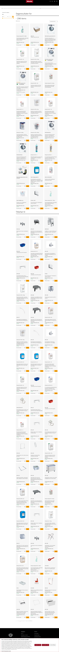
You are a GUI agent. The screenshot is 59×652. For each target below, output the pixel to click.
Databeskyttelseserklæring (25, 636)
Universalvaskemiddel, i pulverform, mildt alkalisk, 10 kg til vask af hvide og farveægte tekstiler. (50, 524)
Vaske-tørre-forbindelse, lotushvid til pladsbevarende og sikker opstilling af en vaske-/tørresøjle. (36, 612)
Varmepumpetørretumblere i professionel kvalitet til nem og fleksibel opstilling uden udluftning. (50, 64)
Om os (22, 633)
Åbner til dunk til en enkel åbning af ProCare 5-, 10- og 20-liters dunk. (50, 568)
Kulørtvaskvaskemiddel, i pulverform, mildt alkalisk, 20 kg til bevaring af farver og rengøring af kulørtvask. (36, 62)
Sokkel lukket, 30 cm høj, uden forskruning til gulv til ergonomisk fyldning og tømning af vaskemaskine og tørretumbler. (36, 479)
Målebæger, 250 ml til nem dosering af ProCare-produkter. (50, 590)
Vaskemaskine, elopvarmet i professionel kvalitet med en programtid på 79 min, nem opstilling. (22, 88)
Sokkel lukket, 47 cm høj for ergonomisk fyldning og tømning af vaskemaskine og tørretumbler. (22, 546)
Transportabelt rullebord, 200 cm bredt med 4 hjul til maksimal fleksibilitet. (37, 410)
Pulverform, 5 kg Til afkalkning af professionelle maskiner (21, 203)
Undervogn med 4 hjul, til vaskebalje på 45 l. (36, 546)
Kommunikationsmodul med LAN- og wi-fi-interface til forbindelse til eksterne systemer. (22, 410)
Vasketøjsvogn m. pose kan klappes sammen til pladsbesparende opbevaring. (50, 546)
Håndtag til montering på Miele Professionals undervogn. (35, 456)
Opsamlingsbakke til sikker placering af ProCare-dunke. (22, 590)
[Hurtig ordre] (54, 1)
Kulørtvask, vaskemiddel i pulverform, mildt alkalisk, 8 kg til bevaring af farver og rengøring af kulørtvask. (36, 112)
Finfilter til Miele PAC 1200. (35, 37)
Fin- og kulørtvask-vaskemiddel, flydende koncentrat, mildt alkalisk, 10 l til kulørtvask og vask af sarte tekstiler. (51, 388)
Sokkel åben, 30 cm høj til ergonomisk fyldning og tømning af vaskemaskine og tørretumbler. (36, 320)
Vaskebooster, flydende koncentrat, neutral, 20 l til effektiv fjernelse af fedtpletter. (36, 86)
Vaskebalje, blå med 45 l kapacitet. (22, 252)
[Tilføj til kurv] (27, 45)
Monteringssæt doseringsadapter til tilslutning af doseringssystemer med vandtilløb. (50, 254)
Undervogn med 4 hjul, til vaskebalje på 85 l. (22, 231)
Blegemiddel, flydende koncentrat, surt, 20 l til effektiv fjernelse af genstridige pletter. (22, 524)
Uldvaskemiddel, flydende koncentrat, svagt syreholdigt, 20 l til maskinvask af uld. (50, 320)
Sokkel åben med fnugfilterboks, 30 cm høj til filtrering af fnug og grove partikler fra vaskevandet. (36, 298)
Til (7, 16)
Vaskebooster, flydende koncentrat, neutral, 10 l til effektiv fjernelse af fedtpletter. (22, 62)
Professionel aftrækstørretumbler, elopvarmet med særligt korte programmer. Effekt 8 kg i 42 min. (50, 135)
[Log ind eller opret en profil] (52, 1)
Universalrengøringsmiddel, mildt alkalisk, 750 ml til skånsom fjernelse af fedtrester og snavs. (51, 203)
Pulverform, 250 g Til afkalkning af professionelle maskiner (50, 180)
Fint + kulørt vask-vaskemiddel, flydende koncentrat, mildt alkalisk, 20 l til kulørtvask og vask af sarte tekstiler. (22, 502)
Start (2, 8)
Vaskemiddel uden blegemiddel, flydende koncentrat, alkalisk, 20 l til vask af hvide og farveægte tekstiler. (22, 569)
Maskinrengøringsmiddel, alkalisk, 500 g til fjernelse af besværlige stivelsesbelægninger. (50, 86)
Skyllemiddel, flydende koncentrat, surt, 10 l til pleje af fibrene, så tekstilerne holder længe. (36, 365)
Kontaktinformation (37, 636)
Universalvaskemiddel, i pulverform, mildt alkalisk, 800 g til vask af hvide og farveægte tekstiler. (22, 135)
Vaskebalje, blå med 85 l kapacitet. (36, 386)
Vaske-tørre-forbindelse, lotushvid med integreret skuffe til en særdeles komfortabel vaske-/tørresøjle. (22, 612)
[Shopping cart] (57, 1)
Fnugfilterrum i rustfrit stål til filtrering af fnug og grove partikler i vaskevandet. (50, 231)
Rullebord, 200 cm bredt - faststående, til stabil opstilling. (36, 523)
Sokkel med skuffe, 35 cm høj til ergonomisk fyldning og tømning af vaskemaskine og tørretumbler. (50, 612)
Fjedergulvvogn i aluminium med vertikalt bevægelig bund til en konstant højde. (51, 478)
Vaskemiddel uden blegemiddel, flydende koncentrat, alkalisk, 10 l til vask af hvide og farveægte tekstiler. (37, 254)
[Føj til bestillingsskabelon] (25, 45)
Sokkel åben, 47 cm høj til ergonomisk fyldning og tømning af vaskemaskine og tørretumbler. (36, 232)
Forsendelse (36, 633)
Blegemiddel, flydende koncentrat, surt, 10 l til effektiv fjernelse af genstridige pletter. (22, 365)
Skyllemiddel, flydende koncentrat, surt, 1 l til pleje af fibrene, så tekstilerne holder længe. (36, 158)
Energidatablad (49, 60)
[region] (29, 645)
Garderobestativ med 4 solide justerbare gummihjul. (22, 456)
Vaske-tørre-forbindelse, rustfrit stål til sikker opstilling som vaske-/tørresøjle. (22, 478)
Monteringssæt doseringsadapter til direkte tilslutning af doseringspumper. (22, 320)
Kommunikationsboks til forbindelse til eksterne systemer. (36, 203)
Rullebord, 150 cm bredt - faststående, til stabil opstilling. (36, 432)
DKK (3, 16)
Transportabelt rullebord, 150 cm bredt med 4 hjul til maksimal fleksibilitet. (22, 276)
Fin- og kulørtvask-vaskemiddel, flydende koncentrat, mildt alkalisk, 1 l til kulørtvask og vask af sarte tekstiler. (51, 158)
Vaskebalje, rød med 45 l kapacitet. (50, 408)
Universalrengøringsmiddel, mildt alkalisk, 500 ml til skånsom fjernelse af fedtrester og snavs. (22, 39)
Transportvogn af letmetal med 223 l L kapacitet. (50, 297)
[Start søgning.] (50, 1)
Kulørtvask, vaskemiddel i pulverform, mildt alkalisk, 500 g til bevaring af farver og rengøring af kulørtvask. (36, 135)
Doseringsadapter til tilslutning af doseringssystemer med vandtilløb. (50, 342)
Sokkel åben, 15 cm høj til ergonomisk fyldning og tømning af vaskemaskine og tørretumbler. (36, 502)
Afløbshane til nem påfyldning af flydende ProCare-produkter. (37, 590)
